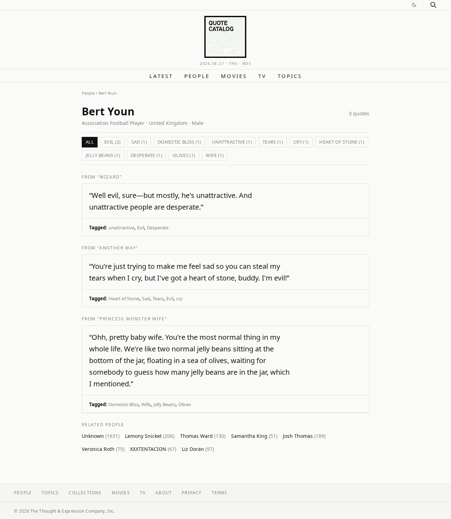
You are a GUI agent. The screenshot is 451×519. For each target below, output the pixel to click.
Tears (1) (272, 142)
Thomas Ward (203, 436)
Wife (145, 404)
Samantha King (254, 436)
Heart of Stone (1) (341, 142)
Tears (158, 298)
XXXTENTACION (153, 449)
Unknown (100, 436)
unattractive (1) (232, 142)
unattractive (121, 227)
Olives (184, 404)
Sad (146, 298)
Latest (161, 75)
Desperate (157, 227)
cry (179, 298)
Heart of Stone (124, 298)
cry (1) (301, 142)
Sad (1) (139, 142)
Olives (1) (184, 155)
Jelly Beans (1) (103, 155)
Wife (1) (215, 155)
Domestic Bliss (123, 404)
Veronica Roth (103, 449)
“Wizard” (110, 177)
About (163, 493)
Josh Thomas (304, 436)
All (90, 142)
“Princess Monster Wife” (132, 319)
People (197, 75)
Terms (220, 493)
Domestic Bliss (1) (179, 142)
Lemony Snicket (149, 436)
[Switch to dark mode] (414, 5)
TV (262, 75)
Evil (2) (112, 142)
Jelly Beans (164, 404)
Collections (85, 493)
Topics (290, 75)
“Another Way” (118, 248)
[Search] (433, 4)
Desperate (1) (146, 155)
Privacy (192, 493)
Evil (140, 227)
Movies (234, 75)
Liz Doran (198, 449)
